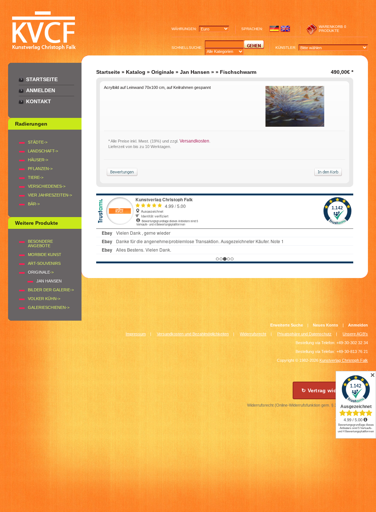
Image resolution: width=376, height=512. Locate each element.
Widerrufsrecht (253, 334)
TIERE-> (35, 177)
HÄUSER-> (38, 160)
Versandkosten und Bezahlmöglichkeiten (193, 334)
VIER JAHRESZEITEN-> (50, 195)
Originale (162, 72)
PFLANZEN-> (40, 168)
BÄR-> (34, 204)
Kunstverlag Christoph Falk (343, 360)
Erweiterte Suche (286, 325)
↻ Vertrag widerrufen (328, 390)
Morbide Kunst (44, 254)
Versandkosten (194, 141)
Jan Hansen (195, 72)
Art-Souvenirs (44, 263)
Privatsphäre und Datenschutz (304, 334)
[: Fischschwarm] (294, 125)
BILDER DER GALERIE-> (51, 290)
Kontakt (38, 101)
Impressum (136, 334)
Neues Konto (325, 325)
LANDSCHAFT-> (43, 151)
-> (41, 272)
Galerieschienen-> (48, 307)
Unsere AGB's (355, 334)
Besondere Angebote (40, 243)
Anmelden (40, 90)
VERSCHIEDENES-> (46, 186)
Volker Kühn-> (44, 298)
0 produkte (332, 29)
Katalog (135, 72)
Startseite (42, 79)
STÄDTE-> (37, 142)
